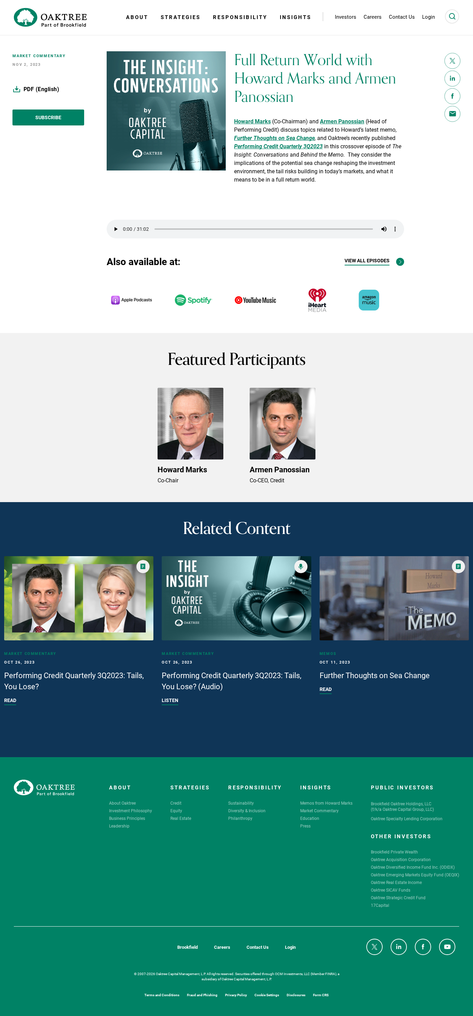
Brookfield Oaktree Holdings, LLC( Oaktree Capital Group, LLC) (402, 806)
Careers (222, 947)
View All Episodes (367, 261)
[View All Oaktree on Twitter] (374, 947)
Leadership (119, 826)
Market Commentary (319, 810)
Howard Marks (252, 120)
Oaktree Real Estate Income (396, 882)
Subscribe (48, 117)
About (137, 17)
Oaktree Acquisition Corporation (401, 859)
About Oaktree (122, 803)
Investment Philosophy (130, 810)
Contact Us (258, 947)
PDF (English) (41, 89)
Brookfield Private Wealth (394, 852)
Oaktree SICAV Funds (390, 890)
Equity (176, 810)
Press (305, 826)
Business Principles (127, 818)
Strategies (180, 17)
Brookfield (187, 947)
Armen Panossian (342, 120)
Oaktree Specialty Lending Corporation (407, 818)
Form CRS (321, 995)
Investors (345, 16)
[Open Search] (452, 16)
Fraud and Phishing (202, 995)
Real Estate (180, 818)
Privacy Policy (236, 995)
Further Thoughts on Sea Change (274, 137)
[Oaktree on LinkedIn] (399, 947)
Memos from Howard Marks (326, 803)
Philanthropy (240, 818)
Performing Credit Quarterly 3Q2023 (278, 145)
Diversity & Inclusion (247, 810)
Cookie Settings (267, 995)
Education (309, 818)
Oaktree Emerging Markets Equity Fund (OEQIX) (415, 874)
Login (290, 947)
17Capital (380, 905)
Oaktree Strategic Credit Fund (398, 897)
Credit (175, 803)
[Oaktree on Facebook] (423, 947)
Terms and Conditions (161, 995)
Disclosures (296, 995)
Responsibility (240, 17)
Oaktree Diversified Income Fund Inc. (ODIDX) (413, 867)
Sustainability (241, 803)
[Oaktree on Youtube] (447, 947)
